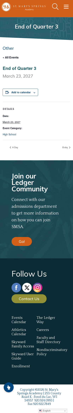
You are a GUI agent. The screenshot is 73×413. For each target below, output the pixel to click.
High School (9, 134)
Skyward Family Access (23, 344)
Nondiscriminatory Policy (48, 352)
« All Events (11, 57)
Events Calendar (19, 320)
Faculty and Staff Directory (48, 340)
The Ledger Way (45, 320)
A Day (15, 147)
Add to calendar (21, 92)
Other (8, 48)
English (46, 410)
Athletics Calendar (19, 332)
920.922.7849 (42, 404)
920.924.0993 (43, 400)
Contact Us (29, 298)
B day (65, 147)
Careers (42, 330)
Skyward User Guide (23, 356)
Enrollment (21, 366)
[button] (9, 387)
